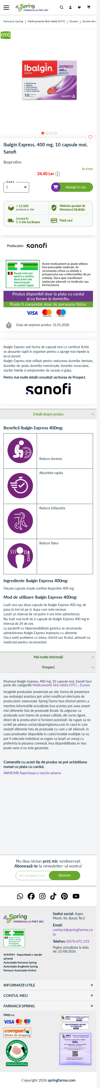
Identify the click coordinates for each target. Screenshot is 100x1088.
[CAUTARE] (63, 8)
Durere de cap (91, 21)
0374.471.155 (78, 941)
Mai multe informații (48, 657)
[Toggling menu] (6, 8)
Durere (74, 21)
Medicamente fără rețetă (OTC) (46, 21)
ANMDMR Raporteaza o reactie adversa (32, 773)
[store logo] (22, 7)
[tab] (48, 414)
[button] (42, 132)
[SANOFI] (36, 246)
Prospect (48, 667)
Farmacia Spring (13, 21)
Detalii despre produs (48, 414)
